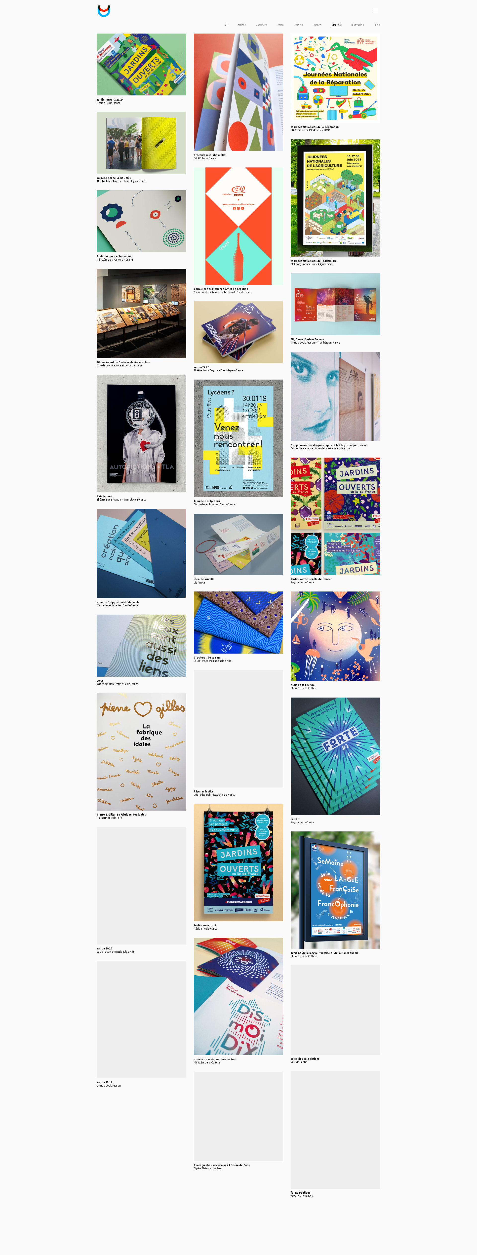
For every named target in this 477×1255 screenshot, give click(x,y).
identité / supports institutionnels (118, 602)
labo (377, 25)
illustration (357, 25)
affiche (242, 25)
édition (298, 25)
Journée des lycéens (207, 501)
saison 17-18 (104, 1082)
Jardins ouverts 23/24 (110, 99)
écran (281, 25)
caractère (261, 25)
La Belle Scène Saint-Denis (114, 178)
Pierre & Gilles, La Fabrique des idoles (121, 814)
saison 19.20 (104, 948)
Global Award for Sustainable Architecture (123, 362)
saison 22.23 (201, 367)
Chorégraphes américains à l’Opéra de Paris (222, 1165)
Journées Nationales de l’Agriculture (314, 261)
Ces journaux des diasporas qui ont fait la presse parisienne (329, 445)
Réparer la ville (203, 791)
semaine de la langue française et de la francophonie (324, 953)
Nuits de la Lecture (303, 685)
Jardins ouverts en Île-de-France (311, 579)
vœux (100, 680)
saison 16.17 (104, 1161)
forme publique (301, 1192)
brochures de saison (207, 657)
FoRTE (295, 819)
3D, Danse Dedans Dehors (307, 339)
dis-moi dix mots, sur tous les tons (215, 1059)
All (226, 25)
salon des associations (305, 1058)
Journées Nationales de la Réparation (315, 127)
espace (317, 25)
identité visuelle (204, 579)
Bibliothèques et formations (115, 256)
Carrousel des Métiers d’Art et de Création (221, 289)
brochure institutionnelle (209, 155)
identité (336, 25)
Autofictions (104, 496)
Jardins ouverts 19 (205, 925)
